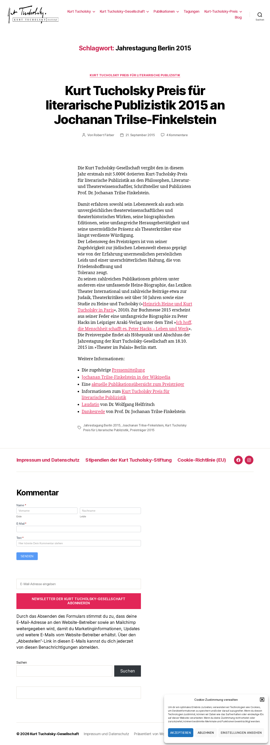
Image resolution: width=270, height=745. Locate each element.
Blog (238, 17)
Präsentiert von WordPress (155, 734)
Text (19, 537)
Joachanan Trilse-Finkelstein (142, 425)
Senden (27, 556)
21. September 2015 (140, 135)
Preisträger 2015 (142, 430)
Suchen (21, 662)
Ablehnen (206, 733)
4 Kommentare (177, 135)
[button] (262, 700)
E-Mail (21, 523)
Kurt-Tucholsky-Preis (221, 11)
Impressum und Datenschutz (47, 460)
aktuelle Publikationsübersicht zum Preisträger (138, 384)
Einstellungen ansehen (241, 733)
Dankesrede (93, 411)
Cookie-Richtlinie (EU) (201, 460)
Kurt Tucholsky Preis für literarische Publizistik (135, 75)
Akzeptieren (180, 733)
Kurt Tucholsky (79, 11)
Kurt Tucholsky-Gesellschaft (122, 11)
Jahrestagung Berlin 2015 (102, 425)
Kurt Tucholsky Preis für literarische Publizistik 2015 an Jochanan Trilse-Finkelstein (135, 105)
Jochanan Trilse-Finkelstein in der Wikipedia (126, 377)
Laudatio (90, 404)
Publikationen (164, 11)
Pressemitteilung (128, 370)
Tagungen (191, 11)
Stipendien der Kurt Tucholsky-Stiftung (128, 460)
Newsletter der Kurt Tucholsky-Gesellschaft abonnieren (79, 601)
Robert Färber (104, 135)
